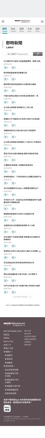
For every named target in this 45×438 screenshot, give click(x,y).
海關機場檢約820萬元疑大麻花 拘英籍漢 (20, 130)
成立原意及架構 (11, 369)
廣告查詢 (27, 333)
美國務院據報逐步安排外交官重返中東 (19, 214)
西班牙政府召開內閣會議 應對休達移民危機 (21, 153)
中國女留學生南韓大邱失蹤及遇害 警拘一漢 (21, 95)
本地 (29, 30)
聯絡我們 (27, 344)
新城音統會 (8, 365)
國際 (22, 30)
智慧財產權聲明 (28, 305)
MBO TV (7, 344)
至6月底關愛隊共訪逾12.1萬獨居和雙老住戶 (21, 188)
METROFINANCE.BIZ (13, 331)
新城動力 (7, 351)
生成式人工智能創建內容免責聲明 (15, 305)
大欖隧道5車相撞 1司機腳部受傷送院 (18, 165)
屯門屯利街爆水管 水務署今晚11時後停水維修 (22, 285)
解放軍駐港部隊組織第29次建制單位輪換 (20, 84)
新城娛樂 (8, 362)
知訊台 (6, 337)
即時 (4, 30)
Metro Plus (8, 341)
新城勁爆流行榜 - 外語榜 (12, 381)
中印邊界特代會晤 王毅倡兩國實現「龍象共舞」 (22, 61)
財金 (13, 30)
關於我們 (27, 331)
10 (26, 297)
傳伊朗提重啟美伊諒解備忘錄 (15, 72)
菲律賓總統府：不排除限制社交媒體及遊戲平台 (22, 176)
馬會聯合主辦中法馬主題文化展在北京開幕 (21, 251)
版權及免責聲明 (30, 339)
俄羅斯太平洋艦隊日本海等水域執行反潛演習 (22, 119)
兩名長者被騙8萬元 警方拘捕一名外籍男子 (20, 274)
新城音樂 (8, 358)
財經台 (6, 334)
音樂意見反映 (10, 393)
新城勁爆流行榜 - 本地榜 (12, 374)
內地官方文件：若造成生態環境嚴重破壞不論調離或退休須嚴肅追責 (22, 200)
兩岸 (37, 30)
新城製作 (8, 355)
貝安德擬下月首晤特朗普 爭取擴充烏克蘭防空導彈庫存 (22, 238)
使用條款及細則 (30, 336)
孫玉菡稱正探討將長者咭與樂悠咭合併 (19, 262)
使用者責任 (37, 305)
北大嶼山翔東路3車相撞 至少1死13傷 (18, 107)
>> (30, 297)
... (28, 297)
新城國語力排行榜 (12, 385)
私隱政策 (27, 342)
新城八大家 (8, 348)
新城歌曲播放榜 (11, 389)
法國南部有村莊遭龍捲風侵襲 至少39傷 (19, 225)
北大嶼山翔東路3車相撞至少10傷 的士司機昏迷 (22, 142)
